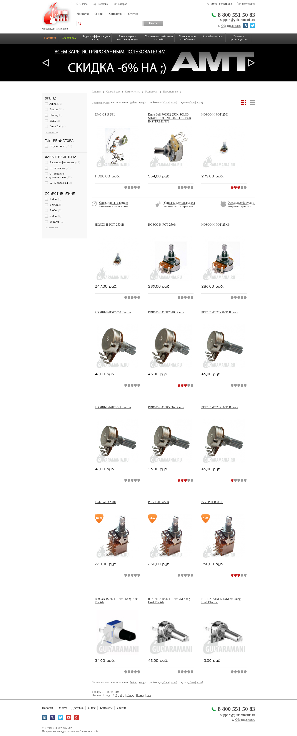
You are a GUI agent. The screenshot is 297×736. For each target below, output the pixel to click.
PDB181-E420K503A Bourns (166, 407)
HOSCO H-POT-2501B (109, 224)
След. (130, 695)
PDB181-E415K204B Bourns (166, 312)
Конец (140, 695)
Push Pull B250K (158, 502)
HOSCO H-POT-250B (162, 224)
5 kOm (55, 216)
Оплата (83, 3)
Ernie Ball (57, 126)
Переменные (60, 146)
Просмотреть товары (148, 62)
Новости (83, 13)
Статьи (133, 13)
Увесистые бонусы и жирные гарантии (241, 204)
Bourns (56, 109)
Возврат (122, 3)
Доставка (103, 3)
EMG (54, 120)
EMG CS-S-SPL (105, 114)
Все (149, 695)
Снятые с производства (238, 38)
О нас (99, 13)
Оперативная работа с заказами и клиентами (113, 204)
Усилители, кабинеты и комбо (159, 38)
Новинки (50, 38)
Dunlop (55, 115)
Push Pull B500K (212, 502)
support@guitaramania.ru (237, 20)
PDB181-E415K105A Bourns (113, 312)
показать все (51, 132)
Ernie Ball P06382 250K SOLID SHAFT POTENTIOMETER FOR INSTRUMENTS (169, 118)
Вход (214, 3)
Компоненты (132, 91)
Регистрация (225, 3)
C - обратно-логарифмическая (58, 175)
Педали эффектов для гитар (96, 38)
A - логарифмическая (64, 162)
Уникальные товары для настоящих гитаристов (179, 204)
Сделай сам (69, 38)
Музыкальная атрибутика (187, 38)
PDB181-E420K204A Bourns (113, 407)
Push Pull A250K (105, 502)
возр (142, 102)
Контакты (115, 13)
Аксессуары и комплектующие (127, 38)
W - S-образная (60, 182)
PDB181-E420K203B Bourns (219, 312)
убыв (134, 102)
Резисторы (151, 91)
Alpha (55, 103)
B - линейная (59, 168)
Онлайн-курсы (212, 36)
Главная (96, 91)
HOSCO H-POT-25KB (215, 224)
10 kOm (56, 221)
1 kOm (55, 199)
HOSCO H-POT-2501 (215, 114)
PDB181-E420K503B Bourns (219, 407)
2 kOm (55, 210)
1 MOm (55, 204)
